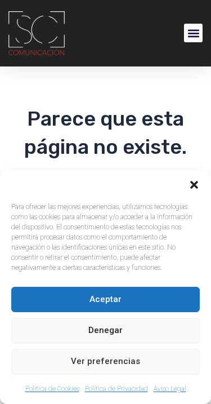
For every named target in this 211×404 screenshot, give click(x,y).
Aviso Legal (170, 389)
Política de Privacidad (116, 389)
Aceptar (105, 299)
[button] (194, 184)
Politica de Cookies (52, 389)
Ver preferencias (105, 361)
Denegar (105, 330)
